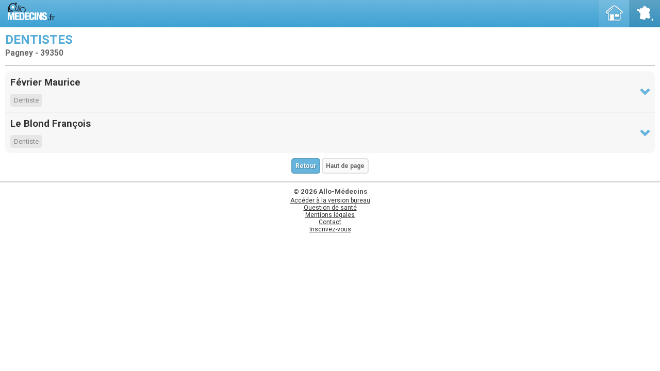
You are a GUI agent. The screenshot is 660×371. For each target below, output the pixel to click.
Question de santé (330, 207)
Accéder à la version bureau (330, 200)
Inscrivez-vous (330, 229)
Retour (305, 166)
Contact (330, 222)
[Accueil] (614, 13)
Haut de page (345, 166)
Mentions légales (330, 214)
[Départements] (644, 13)
